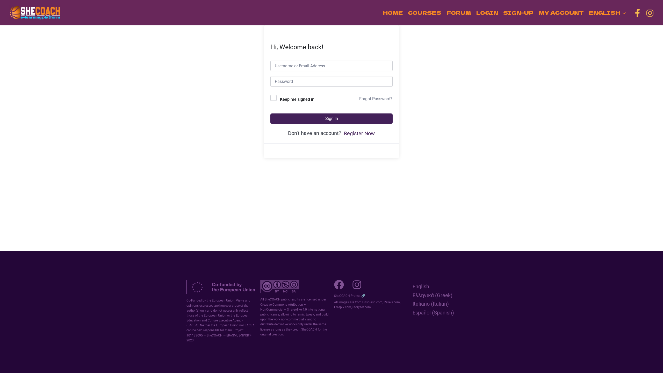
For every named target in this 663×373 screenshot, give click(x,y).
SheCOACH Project (347, 296)
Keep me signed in (297, 99)
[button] (623, 13)
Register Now (359, 133)
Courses (424, 12)
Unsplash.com (372, 302)
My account (561, 12)
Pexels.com (392, 302)
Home (393, 12)
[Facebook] (637, 13)
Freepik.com (342, 307)
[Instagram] (650, 13)
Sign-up (518, 12)
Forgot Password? (375, 98)
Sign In (331, 118)
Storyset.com (361, 307)
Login (487, 12)
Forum (458, 12)
